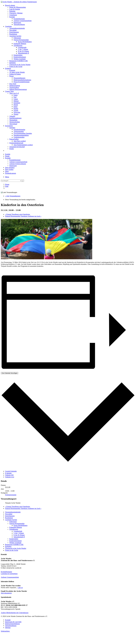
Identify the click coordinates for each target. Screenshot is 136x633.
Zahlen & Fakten (15, 74)
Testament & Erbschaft (17, 147)
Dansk (7, 156)
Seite (6, 186)
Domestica (10, 173)
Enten (16, 95)
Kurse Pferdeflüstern (25, 42)
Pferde (16, 105)
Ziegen (16, 114)
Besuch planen (10, 5)
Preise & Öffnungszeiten (17, 7)
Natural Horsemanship (21, 40)
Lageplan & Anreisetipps (9, 574)
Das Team (12, 84)
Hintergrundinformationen (22, 80)
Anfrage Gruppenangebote (23, 21)
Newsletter (13, 30)
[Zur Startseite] (19, 2)
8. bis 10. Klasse (23, 51)
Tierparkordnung (19, 24)
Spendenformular (19, 129)
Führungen (17, 38)
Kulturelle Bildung (20, 43)
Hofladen (12, 63)
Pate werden (9, 169)
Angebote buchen (15, 36)
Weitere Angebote (20, 59)
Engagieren (9, 126)
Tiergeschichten (14, 122)
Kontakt (12, 17)
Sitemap (8, 627)
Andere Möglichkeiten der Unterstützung (14, 613)
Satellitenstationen (15, 118)
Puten (15, 107)
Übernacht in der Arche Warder (19, 64)
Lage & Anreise (14, 9)
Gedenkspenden (19, 137)
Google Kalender (11, 471)
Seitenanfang (5, 631)
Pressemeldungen (19, 78)
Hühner (16, 101)
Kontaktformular (19, 19)
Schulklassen (18, 45)
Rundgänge (13, 34)
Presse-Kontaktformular (22, 82)
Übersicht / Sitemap (16, 13)
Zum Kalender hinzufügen (9, 373)
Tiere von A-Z (14, 93)
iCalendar (8, 473)
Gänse (16, 99)
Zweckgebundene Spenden (23, 133)
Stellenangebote (14, 86)
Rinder (16, 108)
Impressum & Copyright (13, 622)
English (7, 154)
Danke (11, 149)
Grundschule (22, 47)
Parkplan (12, 11)
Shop (7, 171)
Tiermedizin (13, 120)
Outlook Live (9, 477)
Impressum (17, 22)
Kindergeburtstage (20, 57)
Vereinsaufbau (14, 87)
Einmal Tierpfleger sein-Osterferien (17, 214)
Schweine (17, 112)
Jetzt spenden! (10, 167)
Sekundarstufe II (23, 53)
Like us (20, 587)
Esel (15, 97)
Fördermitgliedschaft (16, 143)
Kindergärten (18, 55)
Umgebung (13, 15)
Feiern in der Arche (15, 66)
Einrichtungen (14, 32)
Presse (11, 76)
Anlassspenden (19, 131)
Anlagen (12, 116)
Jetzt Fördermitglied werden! (23, 145)
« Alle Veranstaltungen (12, 196)
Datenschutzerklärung (12, 624)
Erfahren (8, 68)
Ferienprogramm (10, 495)
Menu (7, 177)
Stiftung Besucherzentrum (18, 89)
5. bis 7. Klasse (23, 49)
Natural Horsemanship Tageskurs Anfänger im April (23, 216)
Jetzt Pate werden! (20, 141)
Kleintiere (17, 103)
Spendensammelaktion (21, 135)
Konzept (12, 70)
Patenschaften (14, 139)
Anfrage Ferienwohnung (17, 164)
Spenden (12, 128)
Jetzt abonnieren (6, 593)
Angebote (8, 26)
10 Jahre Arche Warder (17, 72)
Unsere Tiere (9, 91)
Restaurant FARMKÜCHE (18, 61)
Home (7, 184)
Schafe (16, 110)
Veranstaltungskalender (17, 28)
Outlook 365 (9, 475)
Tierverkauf (13, 124)
